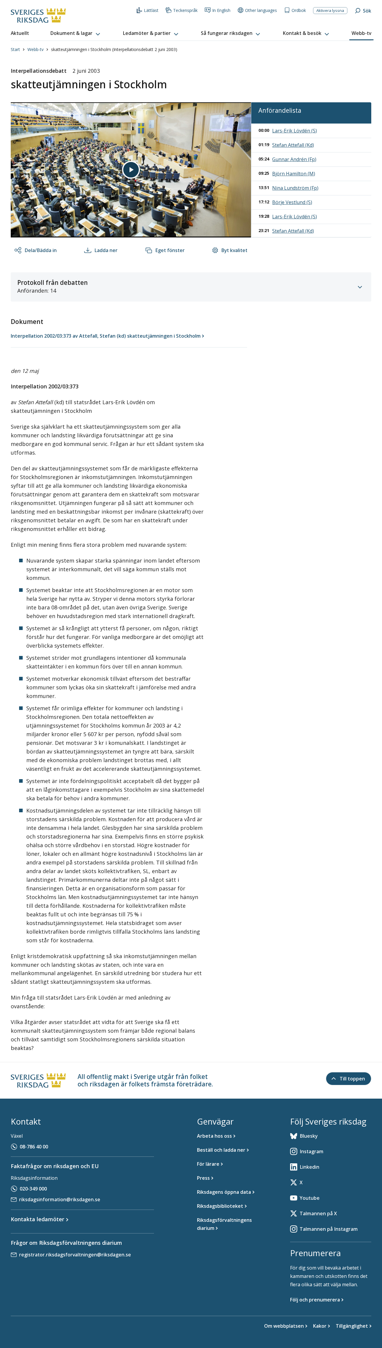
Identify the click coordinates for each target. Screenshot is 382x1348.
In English (221, 10)
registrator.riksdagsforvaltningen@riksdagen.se (75, 1254)
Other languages (261, 10)
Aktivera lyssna (330, 10)
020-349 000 (33, 1188)
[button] (75, 33)
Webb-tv (35, 49)
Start (15, 49)
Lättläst (151, 10)
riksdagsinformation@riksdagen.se (59, 1199)
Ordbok (299, 10)
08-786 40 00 (34, 1146)
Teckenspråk (185, 10)
